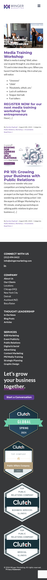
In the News (10, 315)
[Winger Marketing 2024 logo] (14, 5)
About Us (8, 278)
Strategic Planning (13, 360)
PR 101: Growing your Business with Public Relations (20, 148)
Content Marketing (13, 353)
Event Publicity (11, 339)
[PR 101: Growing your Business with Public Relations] (23, 155)
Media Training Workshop (20, 32)
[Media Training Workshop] (23, 35)
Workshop (29, 41)
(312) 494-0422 (11, 257)
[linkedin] (5, 266)
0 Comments (29, 130)
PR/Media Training (13, 356)
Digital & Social (11, 346)
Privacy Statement (13, 569)
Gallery (27, 32)
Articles (8, 322)
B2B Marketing (11, 335)
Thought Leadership (19, 311)
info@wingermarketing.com (18, 260)
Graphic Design (11, 364)
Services (10, 332)
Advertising (10, 349)
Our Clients (9, 282)
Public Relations (19, 41)
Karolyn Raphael (11, 127)
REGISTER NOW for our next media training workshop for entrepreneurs (23, 109)
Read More (7, 132)
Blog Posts (9, 318)
